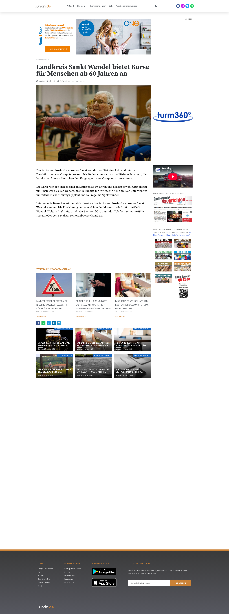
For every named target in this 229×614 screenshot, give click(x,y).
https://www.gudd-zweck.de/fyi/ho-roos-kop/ (171, 235)
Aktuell (70, 5)
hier (190, 232)
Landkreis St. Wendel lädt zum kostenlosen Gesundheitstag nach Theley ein (132, 305)
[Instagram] (183, 6)
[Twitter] (187, 6)
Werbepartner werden (126, 5)
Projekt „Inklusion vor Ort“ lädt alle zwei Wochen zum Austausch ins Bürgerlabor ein (93, 305)
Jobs (111, 5)
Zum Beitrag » (41, 317)
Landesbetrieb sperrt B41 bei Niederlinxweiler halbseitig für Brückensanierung (52, 305)
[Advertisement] (93, 243)
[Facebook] (178, 6)
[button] (38, 323)
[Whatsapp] (192, 6)
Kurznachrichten (98, 5)
